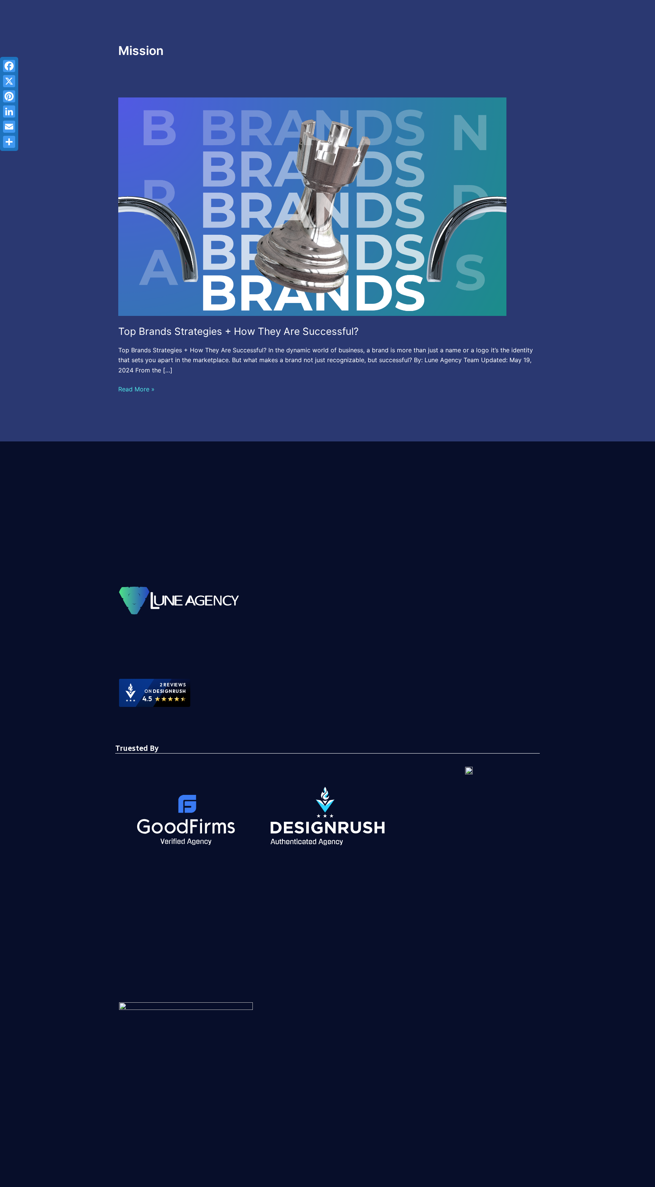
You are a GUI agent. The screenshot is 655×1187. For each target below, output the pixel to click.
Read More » (136, 388)
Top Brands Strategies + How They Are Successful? (238, 331)
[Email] (9, 126)
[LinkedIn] (9, 111)
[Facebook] (9, 66)
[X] (9, 81)
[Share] (9, 141)
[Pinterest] (9, 96)
